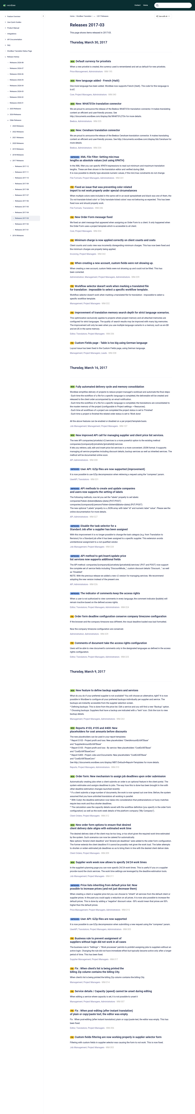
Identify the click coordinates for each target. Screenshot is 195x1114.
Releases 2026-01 (16, 103)
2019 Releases (18, 149)
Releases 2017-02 (22, 224)
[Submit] (157, 5)
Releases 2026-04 (16, 86)
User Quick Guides (14, 22)
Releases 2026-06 (16, 74)
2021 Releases (18, 138)
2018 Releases (18, 155)
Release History (13, 57)
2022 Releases (18, 132)
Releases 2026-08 (16, 63)
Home (145, 5)
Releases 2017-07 (22, 195)
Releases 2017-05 (22, 207)
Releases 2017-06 (22, 201)
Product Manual (13, 28)
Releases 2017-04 (22, 213)
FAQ (8, 45)
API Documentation (14, 40)
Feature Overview (13, 17)
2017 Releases (18, 161)
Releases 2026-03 (16, 91)
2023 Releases (18, 126)
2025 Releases (15, 109)
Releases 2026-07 (16, 68)
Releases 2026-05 (16, 80)
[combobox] (173, 5)
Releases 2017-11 (22, 172)
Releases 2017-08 (22, 190)
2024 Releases (15, 115)
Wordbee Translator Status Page (19, 51)
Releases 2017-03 (22, 218)
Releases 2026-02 (16, 97)
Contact (137, 5)
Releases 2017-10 (22, 178)
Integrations (11, 34)
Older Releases (15, 120)
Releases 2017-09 (22, 184)
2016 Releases (18, 236)
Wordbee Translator (83, 16)
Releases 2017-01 (22, 230)
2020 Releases (18, 143)
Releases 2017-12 (22, 166)
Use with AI (163, 16)
